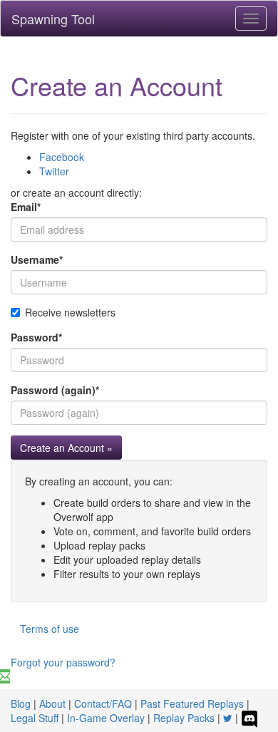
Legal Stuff (34, 718)
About (52, 703)
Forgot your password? (63, 662)
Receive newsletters (70, 312)
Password (36, 337)
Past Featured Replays (192, 703)
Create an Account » (66, 447)
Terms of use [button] (49, 629)
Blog (21, 703)
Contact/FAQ (103, 703)
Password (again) (55, 390)
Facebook (61, 157)
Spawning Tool (53, 18)
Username (37, 259)
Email (26, 207)
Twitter (54, 171)
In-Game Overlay (106, 718)
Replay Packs (184, 718)
